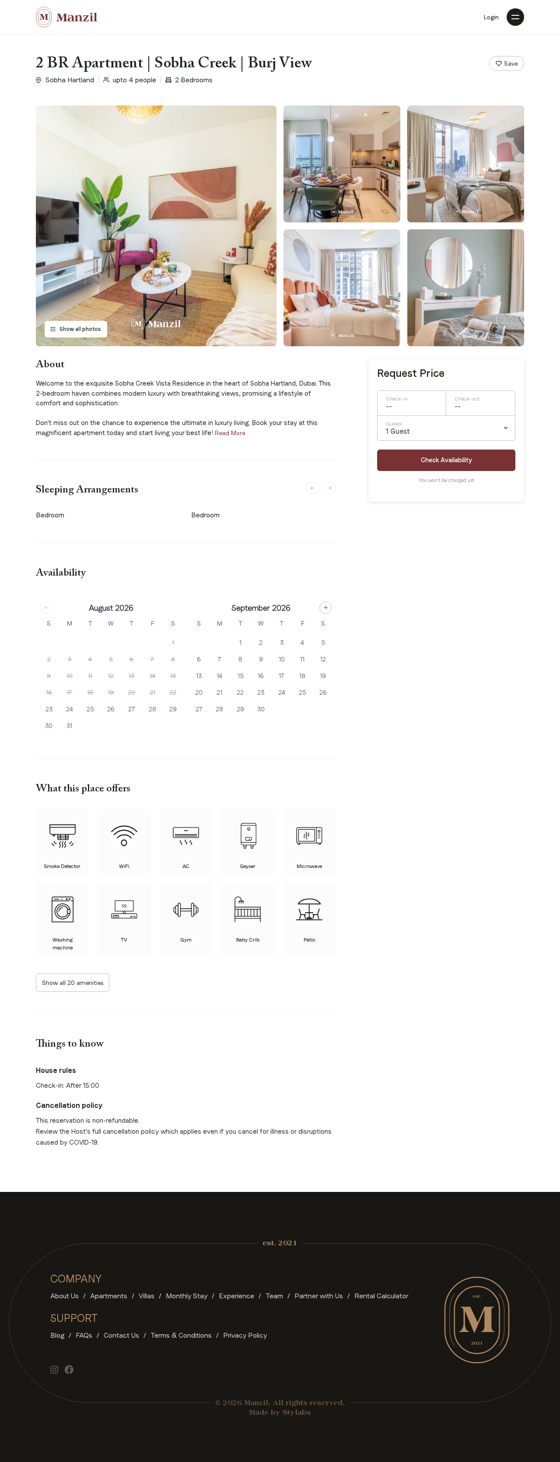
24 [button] (69, 709)
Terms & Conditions (181, 1335)
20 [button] (131, 692)
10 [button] (69, 675)
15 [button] (173, 675)
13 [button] (131, 675)
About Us (64, 1296)
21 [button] (152, 692)
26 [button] (111, 709)
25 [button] (90, 709)
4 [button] (90, 659)
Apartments (108, 1296)
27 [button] (131, 709)
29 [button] (173, 709)
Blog (57, 1335)
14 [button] (152, 675)
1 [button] (173, 642)
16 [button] (49, 692)
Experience (236, 1296)
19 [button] (111, 692)
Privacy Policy (245, 1335)
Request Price (410, 373)
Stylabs (297, 1413)
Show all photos (80, 329)
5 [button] (110, 659)
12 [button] (111, 675)
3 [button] (69, 659)
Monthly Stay (186, 1296)
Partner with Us (318, 1296)
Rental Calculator (381, 1296)
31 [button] (69, 725)
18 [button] (90, 692)
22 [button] (172, 692)
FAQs (84, 1335)
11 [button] (90, 675)
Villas (146, 1296)
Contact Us (121, 1335)
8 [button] (173, 659)
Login (491, 17)
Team (274, 1296)
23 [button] (49, 709)
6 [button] (131, 659)
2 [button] (49, 659)
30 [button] (48, 725)
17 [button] (69, 692)
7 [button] (152, 659)
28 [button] (152, 709)
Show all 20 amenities (72, 982)
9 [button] (49, 675)
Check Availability (446, 460)
